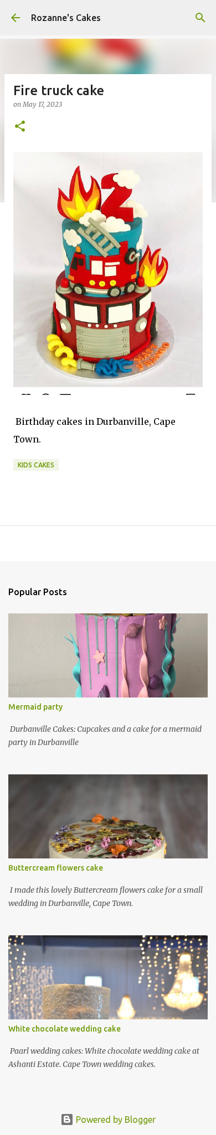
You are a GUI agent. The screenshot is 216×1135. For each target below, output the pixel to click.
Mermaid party (35, 706)
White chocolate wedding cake (64, 1028)
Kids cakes (36, 464)
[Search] (200, 17)
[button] (20, 126)
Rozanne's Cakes (66, 18)
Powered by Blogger (115, 1119)
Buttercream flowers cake (55, 867)
